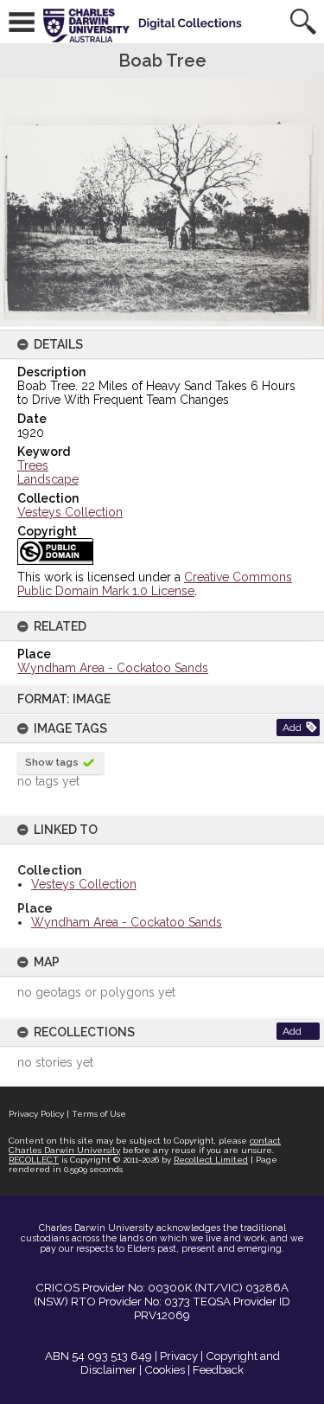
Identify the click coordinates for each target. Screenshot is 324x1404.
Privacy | (181, 1355)
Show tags (52, 762)
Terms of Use (99, 1114)
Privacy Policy (36, 1114)
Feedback (218, 1369)
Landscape (48, 479)
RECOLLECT (34, 1159)
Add (292, 727)
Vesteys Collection (84, 884)
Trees (32, 465)
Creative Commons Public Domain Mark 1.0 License (154, 584)
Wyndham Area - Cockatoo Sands (126, 922)
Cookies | (167, 1369)
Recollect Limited (211, 1159)
